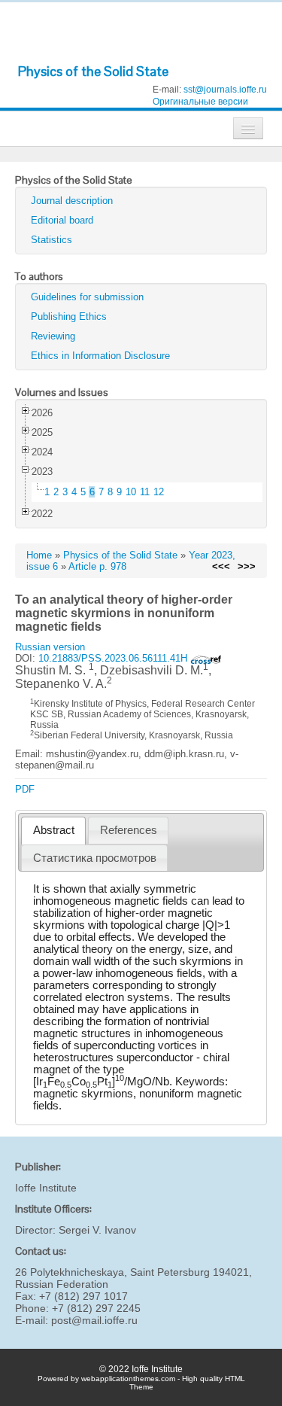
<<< (221, 566)
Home (39, 555)
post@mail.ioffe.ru (94, 1320)
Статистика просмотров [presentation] (94, 858)
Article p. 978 (97, 566)
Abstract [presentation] (53, 830)
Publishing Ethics (69, 316)
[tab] (53, 831)
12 (158, 492)
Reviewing (53, 336)
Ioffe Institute (46, 1188)
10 (131, 492)
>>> (247, 566)
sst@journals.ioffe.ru (225, 89)
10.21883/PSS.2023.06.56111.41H (114, 658)
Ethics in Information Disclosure (100, 355)
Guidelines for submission (87, 297)
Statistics (51, 239)
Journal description (72, 200)
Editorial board (62, 220)
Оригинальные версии (200, 101)
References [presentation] (128, 830)
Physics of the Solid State (93, 71)
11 (145, 492)
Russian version (50, 647)
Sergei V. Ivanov (97, 1230)
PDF (25, 789)
